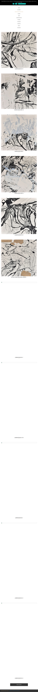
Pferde (19, 19)
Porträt (19, 21)
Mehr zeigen (19, 684)
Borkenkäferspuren (19, 11)
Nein (16, 3)
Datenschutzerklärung (21, 3)
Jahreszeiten (19, 17)
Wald (19, 25)
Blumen (19, 9)
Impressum (10, 690)
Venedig (19, 23)
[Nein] (36, 2)
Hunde (19, 13)
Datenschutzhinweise (16, 690)
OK (13, 3)
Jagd (19, 15)
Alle (19, 7)
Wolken (19, 27)
